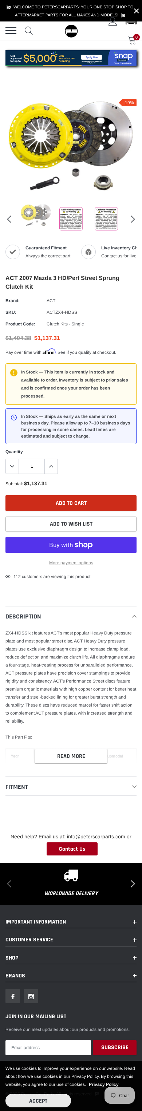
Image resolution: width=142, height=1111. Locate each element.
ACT (51, 300)
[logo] (71, 30)
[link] (36, 215)
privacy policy (104, 1084)
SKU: (10, 312)
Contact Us (72, 849)
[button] (131, 21)
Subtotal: (14, 483)
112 (17, 576)
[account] (113, 21)
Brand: (12, 300)
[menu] (10, 30)
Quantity (14, 451)
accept (38, 1101)
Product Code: (20, 324)
